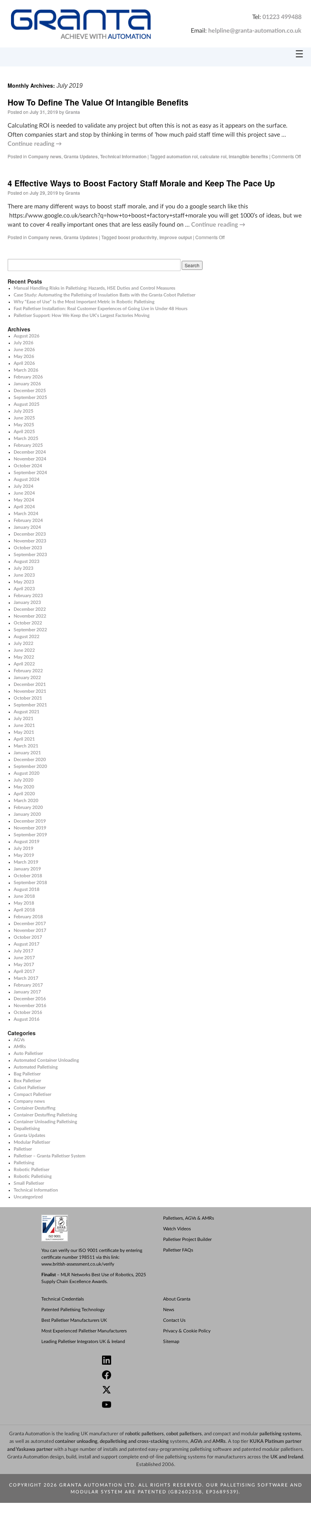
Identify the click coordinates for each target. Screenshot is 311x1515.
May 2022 (24, 657)
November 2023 (30, 541)
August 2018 (26, 889)
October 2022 (28, 623)
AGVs (19, 1039)
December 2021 (30, 684)
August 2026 (26, 336)
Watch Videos (177, 1229)
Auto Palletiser (28, 1053)
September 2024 (30, 472)
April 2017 (24, 971)
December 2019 (30, 821)
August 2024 (26, 479)
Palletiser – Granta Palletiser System (49, 1156)
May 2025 (24, 424)
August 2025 (26, 404)
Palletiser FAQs (178, 1250)
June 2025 (24, 418)
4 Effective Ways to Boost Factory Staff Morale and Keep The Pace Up (141, 183)
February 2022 (28, 670)
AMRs (20, 1046)
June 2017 (24, 957)
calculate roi (213, 156)
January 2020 (27, 814)
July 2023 (23, 568)
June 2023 (24, 575)
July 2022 (23, 643)
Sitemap (171, 1341)
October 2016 (28, 1012)
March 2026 (26, 370)
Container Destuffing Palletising (45, 1115)
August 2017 (26, 944)
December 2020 (30, 759)
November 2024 (30, 459)
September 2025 (30, 397)
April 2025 (24, 431)
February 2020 (28, 807)
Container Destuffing (34, 1108)
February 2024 (28, 520)
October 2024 (28, 465)
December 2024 (30, 452)
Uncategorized (28, 1197)
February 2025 (28, 445)
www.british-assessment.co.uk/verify (77, 1264)
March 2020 (26, 800)
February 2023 (28, 595)
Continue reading (35, 144)
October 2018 (28, 875)
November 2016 (30, 1005)
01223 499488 (282, 17)
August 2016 (26, 1019)
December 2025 (30, 390)
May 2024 (24, 500)
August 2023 (26, 561)
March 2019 (26, 862)
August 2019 (26, 841)
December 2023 (30, 534)
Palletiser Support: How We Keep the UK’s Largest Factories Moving (81, 315)
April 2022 (24, 664)
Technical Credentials (62, 1299)
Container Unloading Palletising (45, 1121)
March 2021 (26, 746)
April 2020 (24, 793)
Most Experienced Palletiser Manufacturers (84, 1331)
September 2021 (30, 705)
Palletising (24, 1162)
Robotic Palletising (33, 1176)
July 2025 (23, 411)
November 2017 (30, 930)
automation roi (182, 156)
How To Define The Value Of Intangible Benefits (98, 102)
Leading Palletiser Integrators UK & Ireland (83, 1341)
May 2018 (24, 903)
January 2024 (27, 527)
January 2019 (27, 869)
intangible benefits (248, 156)
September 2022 (30, 629)
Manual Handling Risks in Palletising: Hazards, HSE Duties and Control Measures (94, 288)
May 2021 (24, 732)
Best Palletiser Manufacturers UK (74, 1320)
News (168, 1309)
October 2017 (28, 937)
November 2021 (30, 691)
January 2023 (27, 602)
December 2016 (30, 998)
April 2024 (24, 506)
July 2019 (23, 848)
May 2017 (24, 964)
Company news (44, 156)
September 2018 (30, 882)
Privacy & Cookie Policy (186, 1331)
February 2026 (28, 377)
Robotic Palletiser (31, 1169)
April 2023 (24, 588)
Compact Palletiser (32, 1094)
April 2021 (24, 739)
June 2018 (24, 896)
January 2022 (27, 677)
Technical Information (123, 156)
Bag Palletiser (27, 1074)
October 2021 (28, 698)
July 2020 (23, 780)
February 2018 (28, 916)
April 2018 (24, 910)
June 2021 (24, 725)
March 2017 (26, 978)
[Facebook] (159, 1375)
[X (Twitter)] (159, 1390)
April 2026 (24, 363)
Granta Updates (81, 156)
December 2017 (30, 923)
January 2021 (27, 752)
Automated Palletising (36, 1067)
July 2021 (23, 718)
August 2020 (26, 773)
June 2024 (24, 493)
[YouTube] (159, 1405)
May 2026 (24, 356)
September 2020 (30, 766)
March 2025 (26, 438)
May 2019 (24, 855)
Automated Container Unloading (46, 1060)
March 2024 (26, 513)
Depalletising (27, 1128)
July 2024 (23, 486)
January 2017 (27, 992)
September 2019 (30, 834)
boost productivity (137, 237)
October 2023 (28, 547)
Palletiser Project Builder (187, 1239)
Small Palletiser (29, 1183)
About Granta (176, 1299)
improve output (175, 237)
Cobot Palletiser (30, 1087)
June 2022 (24, 650)
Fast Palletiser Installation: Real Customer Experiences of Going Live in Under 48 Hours (100, 308)
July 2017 (23, 951)
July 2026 (23, 343)
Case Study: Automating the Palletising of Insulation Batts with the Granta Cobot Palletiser (104, 295)
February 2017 (28, 985)
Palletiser (23, 1149)
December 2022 (30, 609)
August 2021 (26, 711)
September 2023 (30, 554)
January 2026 (27, 384)
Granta (72, 112)
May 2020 (24, 787)
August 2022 (26, 636)
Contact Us (174, 1320)
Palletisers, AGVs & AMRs (188, 1218)
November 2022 (30, 616)
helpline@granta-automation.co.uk (255, 31)
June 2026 (24, 349)
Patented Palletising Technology (73, 1309)
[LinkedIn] (159, 1361)
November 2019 (30, 828)
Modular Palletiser (32, 1142)
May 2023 (24, 582)
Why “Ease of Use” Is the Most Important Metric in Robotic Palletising (84, 302)
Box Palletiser (27, 1080)
